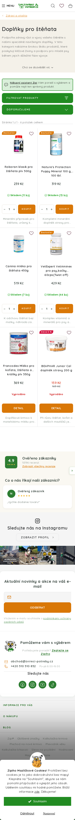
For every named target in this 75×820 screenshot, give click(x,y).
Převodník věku (56, 744)
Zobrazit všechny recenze (38, 466)
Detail (19, 408)
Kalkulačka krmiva (55, 738)
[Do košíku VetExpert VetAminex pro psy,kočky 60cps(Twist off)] (64, 308)
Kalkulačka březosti (15, 749)
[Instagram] (32, 684)
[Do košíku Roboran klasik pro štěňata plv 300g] (26, 209)
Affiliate (45, 755)
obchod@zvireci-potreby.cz (32, 661)
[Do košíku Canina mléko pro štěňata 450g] (26, 308)
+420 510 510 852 (24, 666)
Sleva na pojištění (43, 749)
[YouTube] (42, 684)
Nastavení (49, 813)
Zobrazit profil (35, 537)
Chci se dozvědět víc (36, 67)
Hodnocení (66, 749)
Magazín (30, 755)
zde (37, 791)
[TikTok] (52, 684)
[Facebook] (22, 684)
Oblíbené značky (28, 738)
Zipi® (11, 738)
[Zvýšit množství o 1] (14, 209)
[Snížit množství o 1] (4, 209)
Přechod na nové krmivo (26, 744)
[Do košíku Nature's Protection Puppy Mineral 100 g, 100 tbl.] (64, 209)
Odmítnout (27, 813)
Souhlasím (40, 801)
